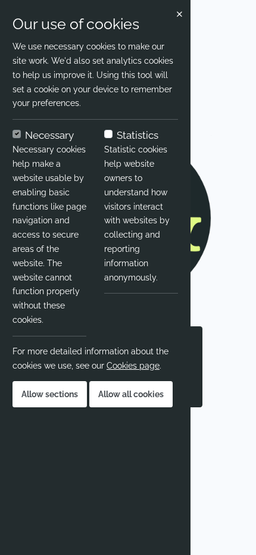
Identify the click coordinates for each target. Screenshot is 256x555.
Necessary (49, 135)
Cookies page (133, 365)
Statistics (137, 135)
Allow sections (49, 394)
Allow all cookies (131, 394)
